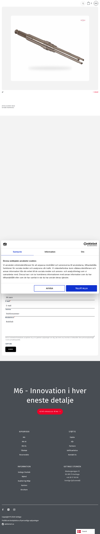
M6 (24, 437)
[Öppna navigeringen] (96, 3)
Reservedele (10, 107)
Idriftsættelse (72, 450)
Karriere (24, 485)
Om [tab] (82, 252)
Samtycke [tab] (17, 252)
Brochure (24, 490)
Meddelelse (9, 317)
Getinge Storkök (24, 472)
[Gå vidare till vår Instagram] (14, 509)
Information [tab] (50, 252)
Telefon (8, 309)
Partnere (72, 446)
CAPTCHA (8, 344)
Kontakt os (72, 455)
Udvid (96, 92)
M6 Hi (24, 442)
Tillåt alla (81, 288)
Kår (72, 442)
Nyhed (24, 476)
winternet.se (9, 524)
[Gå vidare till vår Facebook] (3, 509)
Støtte (72, 437)
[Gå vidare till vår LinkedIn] (8, 509)
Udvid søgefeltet (83, 3)
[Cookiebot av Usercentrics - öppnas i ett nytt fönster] (85, 244)
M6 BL (24, 446)
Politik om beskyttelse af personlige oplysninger (20, 520)
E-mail (7, 301)
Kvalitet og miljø (24, 481)
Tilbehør (24, 450)
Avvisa (49, 288)
